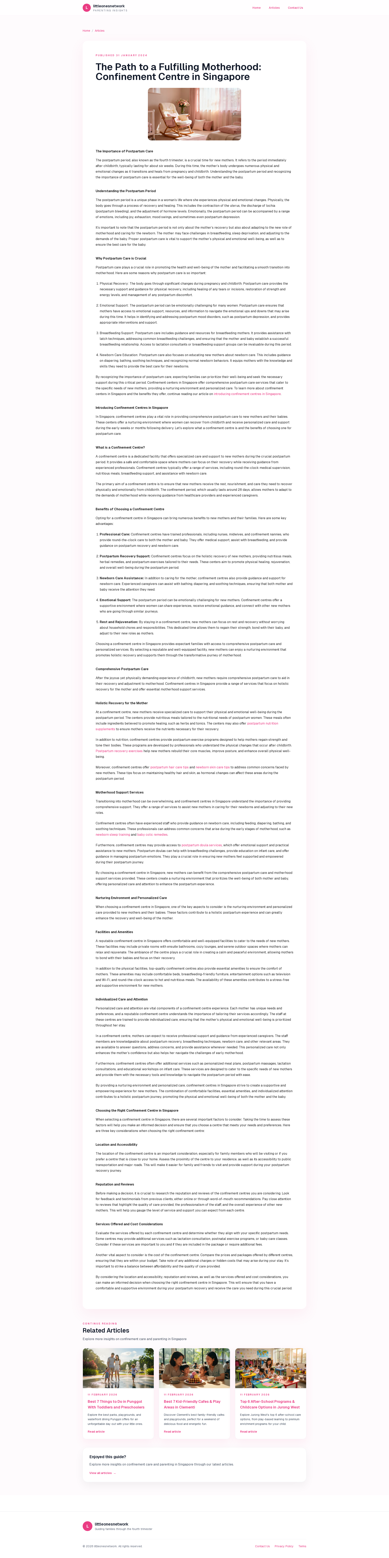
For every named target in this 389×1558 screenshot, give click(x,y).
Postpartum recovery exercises (119, 751)
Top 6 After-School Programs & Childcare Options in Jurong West (270, 1404)
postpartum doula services (202, 845)
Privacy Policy (284, 1546)
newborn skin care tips (213, 767)
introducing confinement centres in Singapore (247, 394)
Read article (96, 1431)
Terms (302, 1546)
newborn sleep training (113, 834)
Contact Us (295, 8)
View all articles (102, 1473)
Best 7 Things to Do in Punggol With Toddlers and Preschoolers (116, 1404)
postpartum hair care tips (169, 767)
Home (256, 8)
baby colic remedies (152, 834)
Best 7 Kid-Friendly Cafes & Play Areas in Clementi (192, 1404)
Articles (274, 8)
